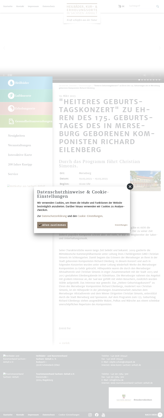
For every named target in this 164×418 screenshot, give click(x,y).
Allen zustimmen (53, 225)
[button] (130, 186)
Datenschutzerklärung (54, 216)
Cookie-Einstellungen (90, 216)
